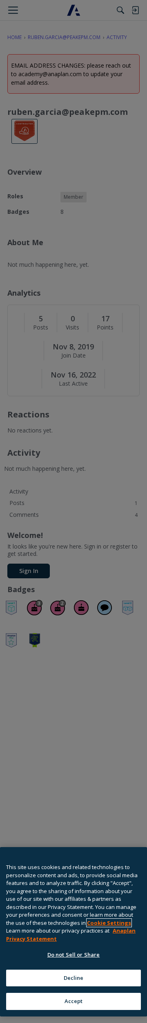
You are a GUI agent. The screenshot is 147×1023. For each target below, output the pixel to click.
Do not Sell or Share (73, 954)
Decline (74, 977)
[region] (73, 931)
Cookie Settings (109, 922)
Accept (74, 1001)
